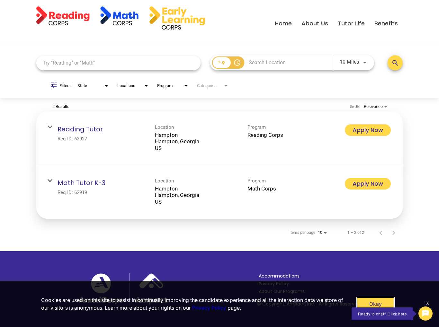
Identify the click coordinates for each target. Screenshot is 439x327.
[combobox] (118, 62)
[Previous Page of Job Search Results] (380, 232)
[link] (219, 138)
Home (283, 23)
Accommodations (279, 276)
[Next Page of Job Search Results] (393, 232)
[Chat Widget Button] (425, 313)
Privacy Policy (209, 308)
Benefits (386, 23)
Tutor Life (351, 23)
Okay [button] (375, 304)
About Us (314, 23)
